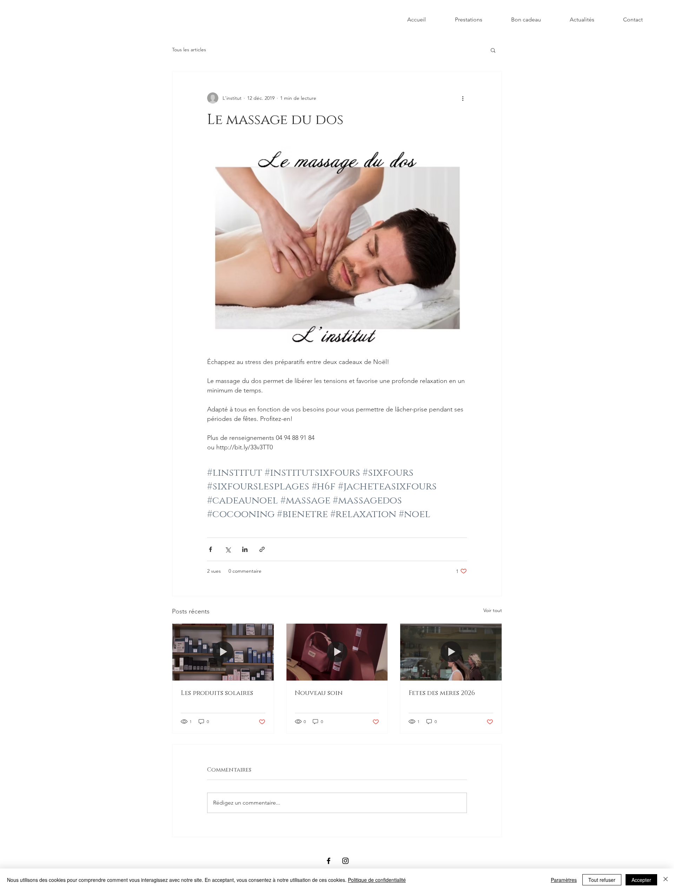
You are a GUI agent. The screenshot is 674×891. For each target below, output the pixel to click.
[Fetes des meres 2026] (451, 652)
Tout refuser (601, 879)
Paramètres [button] (564, 879)
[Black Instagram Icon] (345, 861)
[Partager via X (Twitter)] (227, 549)
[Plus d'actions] (462, 98)
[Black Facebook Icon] (328, 861)
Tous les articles (189, 49)
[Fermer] (665, 879)
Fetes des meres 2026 (442, 693)
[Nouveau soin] (337, 652)
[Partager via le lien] (262, 549)
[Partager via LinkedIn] (245, 549)
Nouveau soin (319, 693)
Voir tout (492, 610)
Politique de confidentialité (377, 879)
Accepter (641, 879)
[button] (493, 50)
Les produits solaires (217, 693)
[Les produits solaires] (223, 652)
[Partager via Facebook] (210, 549)
